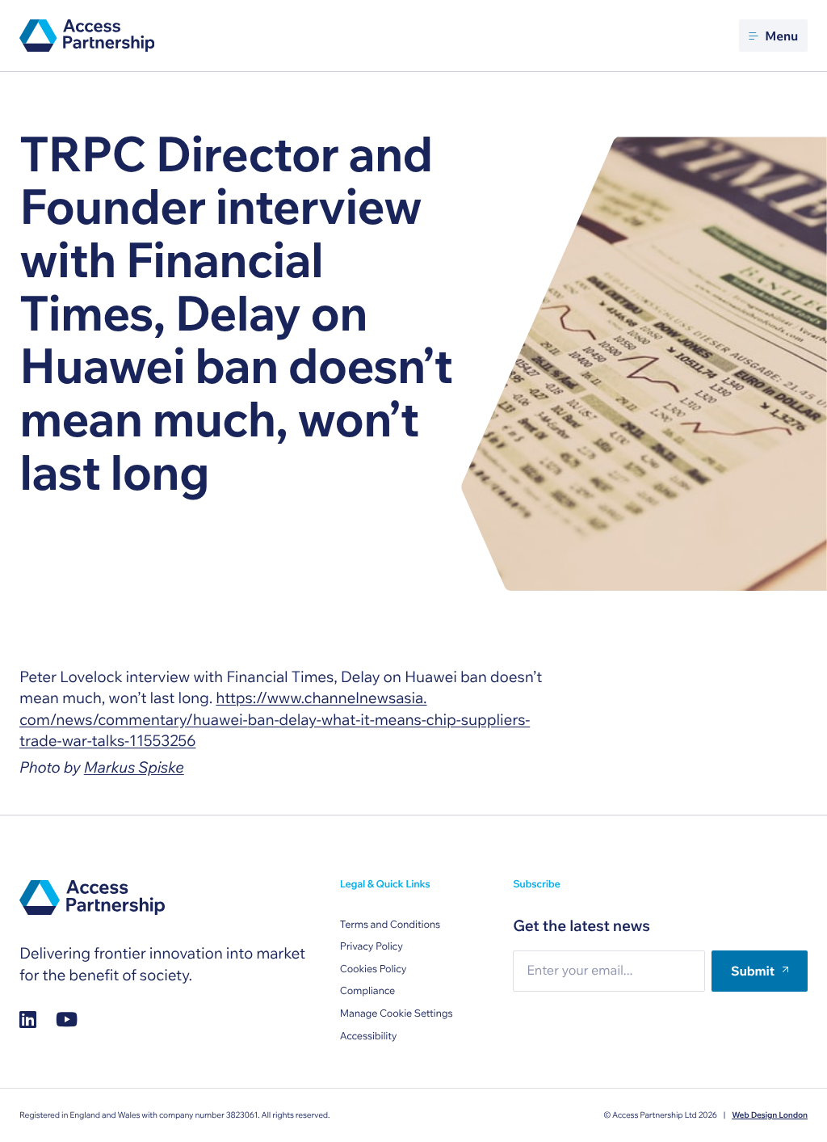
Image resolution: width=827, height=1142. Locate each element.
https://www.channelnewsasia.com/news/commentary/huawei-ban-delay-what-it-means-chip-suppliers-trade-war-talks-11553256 (274, 719)
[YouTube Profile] (67, 1019)
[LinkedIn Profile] (27, 1019)
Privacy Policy (371, 946)
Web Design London (770, 1115)
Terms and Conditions (390, 924)
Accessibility (368, 1036)
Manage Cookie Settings (396, 1013)
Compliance (367, 990)
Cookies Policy (373, 969)
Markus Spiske (134, 767)
